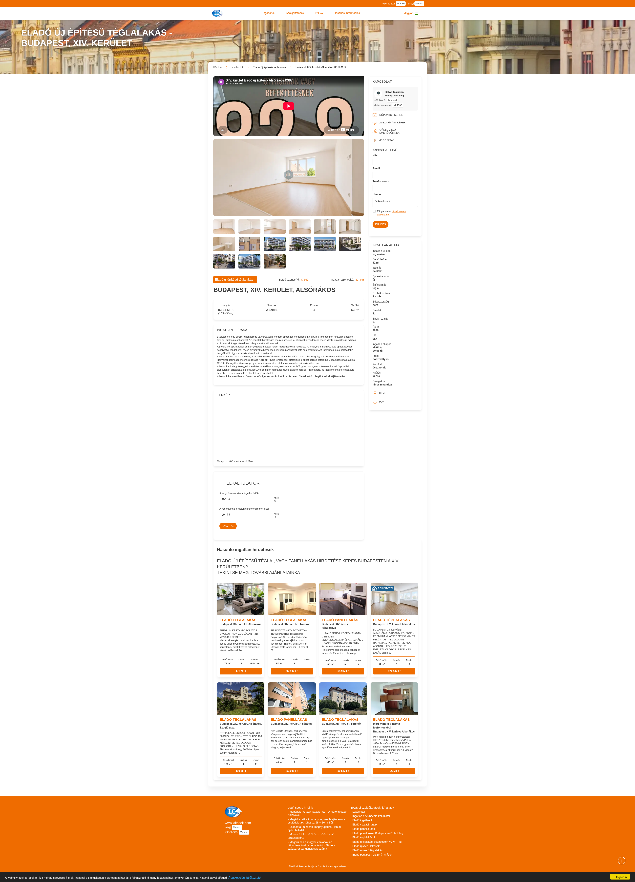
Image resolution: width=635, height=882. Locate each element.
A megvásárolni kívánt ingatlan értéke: (239, 493)
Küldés (380, 224)
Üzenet (377, 194)
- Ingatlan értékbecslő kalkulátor (370, 816)
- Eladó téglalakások (363, 837)
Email (376, 168)
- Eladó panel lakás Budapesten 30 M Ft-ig (377, 833)
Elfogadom (620, 877)
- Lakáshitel (358, 811)
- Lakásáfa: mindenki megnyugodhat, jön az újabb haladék (314, 828)
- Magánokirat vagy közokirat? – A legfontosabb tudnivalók (317, 813)
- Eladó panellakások (363, 828)
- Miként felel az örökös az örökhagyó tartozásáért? (311, 836)
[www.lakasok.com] (218, 13)
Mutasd (401, 3)
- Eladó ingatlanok (362, 820)
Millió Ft (276, 500)
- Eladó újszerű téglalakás (367, 850)
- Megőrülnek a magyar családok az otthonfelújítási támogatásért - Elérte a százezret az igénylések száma (311, 845)
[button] (269, 13)
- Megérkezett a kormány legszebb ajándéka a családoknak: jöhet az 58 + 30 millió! (316, 821)
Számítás (228, 526)
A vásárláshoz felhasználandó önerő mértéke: (244, 508)
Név (375, 155)
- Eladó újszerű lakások (365, 846)
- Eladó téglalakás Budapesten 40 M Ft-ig (376, 841)
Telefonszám (381, 181)
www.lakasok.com (238, 823)
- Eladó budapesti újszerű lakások (371, 854)
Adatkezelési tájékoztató (244, 877)
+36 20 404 (380, 100)
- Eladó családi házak (364, 824)
